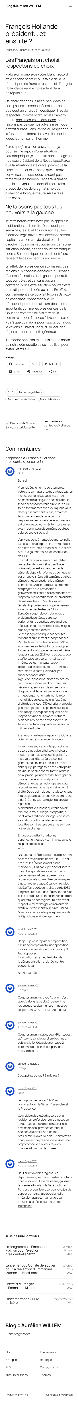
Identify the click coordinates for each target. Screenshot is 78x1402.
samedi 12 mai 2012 (28, 985)
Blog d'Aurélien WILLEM (23, 5)
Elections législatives (30, 392)
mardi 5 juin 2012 (27, 1088)
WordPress (66, 1394)
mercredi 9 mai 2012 (29, 468)
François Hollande (50, 399)
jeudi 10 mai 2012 (27, 929)
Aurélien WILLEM (24, 49)
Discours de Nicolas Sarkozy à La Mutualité (20, 425)
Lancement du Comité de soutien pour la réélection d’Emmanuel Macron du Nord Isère (30, 1269)
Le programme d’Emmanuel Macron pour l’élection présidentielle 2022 (26, 1250)
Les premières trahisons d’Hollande (57, 423)
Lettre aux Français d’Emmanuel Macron (20, 1285)
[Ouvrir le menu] (70, 6)
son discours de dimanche (36, 119)
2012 (10, 392)
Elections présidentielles (21, 399)
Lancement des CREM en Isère (22, 1300)
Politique (45, 49)
